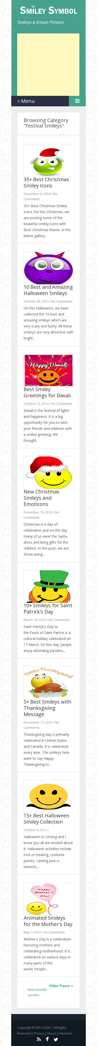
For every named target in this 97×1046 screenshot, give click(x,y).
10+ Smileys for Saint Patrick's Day (48, 608)
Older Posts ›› (61, 985)
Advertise (65, 1033)
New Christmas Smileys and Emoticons (41, 497)
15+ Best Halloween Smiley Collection (46, 818)
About (51, 1033)
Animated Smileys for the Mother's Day (48, 920)
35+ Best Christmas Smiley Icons (46, 182)
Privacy (39, 1033)
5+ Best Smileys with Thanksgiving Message (47, 708)
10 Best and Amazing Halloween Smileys (48, 290)
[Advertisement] (48, 64)
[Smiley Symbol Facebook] (47, 1039)
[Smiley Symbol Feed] (38, 1039)
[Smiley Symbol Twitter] (56, 1039)
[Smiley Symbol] (48, 10)
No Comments (61, 301)
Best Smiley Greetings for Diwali (47, 392)
